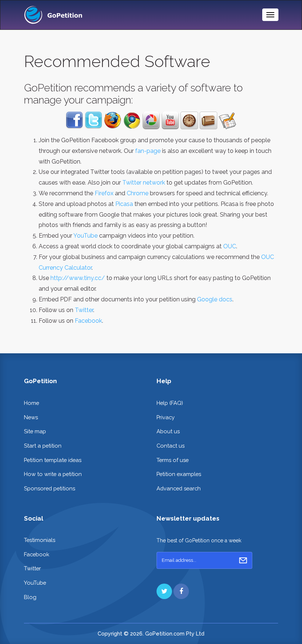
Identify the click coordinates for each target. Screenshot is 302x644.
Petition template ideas (52, 460)
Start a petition (43, 445)
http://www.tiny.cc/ (77, 277)
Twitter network (143, 182)
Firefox (104, 193)
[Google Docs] (227, 119)
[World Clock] (189, 119)
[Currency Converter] (208, 119)
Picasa (124, 203)
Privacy (166, 417)
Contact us (171, 445)
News (31, 417)
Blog (30, 597)
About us (168, 431)
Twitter (84, 310)
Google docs (214, 299)
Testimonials (39, 540)
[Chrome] (132, 119)
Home (31, 403)
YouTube (85, 235)
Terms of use (173, 460)
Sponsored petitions (49, 488)
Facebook (88, 320)
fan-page (148, 150)
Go (243, 560)
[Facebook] (74, 119)
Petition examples (179, 474)
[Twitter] (93, 119)
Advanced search (179, 488)
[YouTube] (170, 119)
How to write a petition (53, 474)
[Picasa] (151, 119)
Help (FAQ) (170, 403)
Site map (35, 431)
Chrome (137, 193)
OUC (229, 246)
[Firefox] (113, 119)
